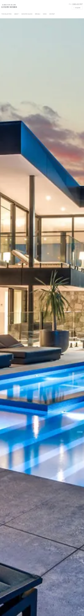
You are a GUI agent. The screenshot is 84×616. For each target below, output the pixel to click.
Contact (52, 14)
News (44, 14)
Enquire (77, 7)
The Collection (6, 14)
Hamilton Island (26, 14)
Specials (37, 14)
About (16, 14)
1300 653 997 (76, 4)
